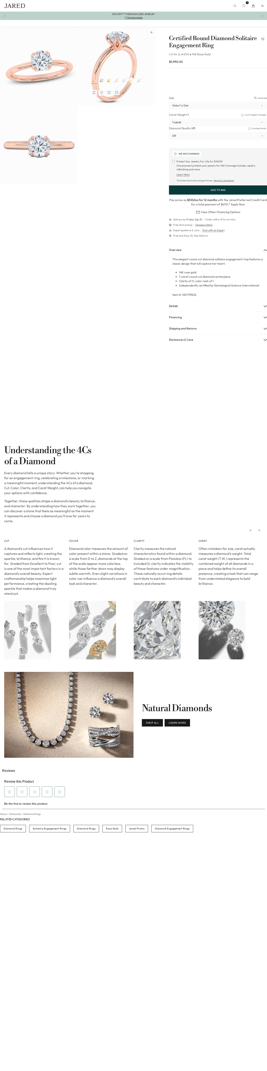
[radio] (94, 81)
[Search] (234, 5)
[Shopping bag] (253, 5)
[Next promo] (262, 15)
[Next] (259, 530)
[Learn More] (179, 54)
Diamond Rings (13, 828)
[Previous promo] (4, 15)
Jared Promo (137, 828)
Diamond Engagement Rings (172, 828)
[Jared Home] (14, 6)
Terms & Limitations (224, 180)
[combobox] (218, 105)
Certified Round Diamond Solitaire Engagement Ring (213, 42)
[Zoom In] (151, 32)
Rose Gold (112, 828)
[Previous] (250, 530)
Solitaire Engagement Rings (50, 828)
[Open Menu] (262, 5)
